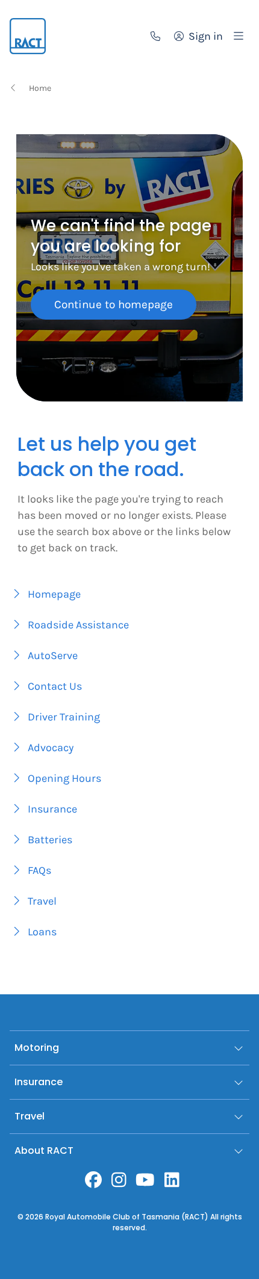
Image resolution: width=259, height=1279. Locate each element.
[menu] (238, 36)
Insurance (38, 1082)
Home (40, 88)
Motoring (36, 1047)
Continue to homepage (113, 304)
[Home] (28, 36)
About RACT (43, 1150)
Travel (29, 1116)
